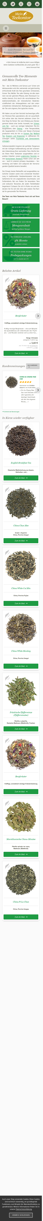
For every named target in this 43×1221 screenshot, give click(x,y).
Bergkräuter (21, 316)
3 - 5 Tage (35, 347)
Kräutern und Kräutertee (15, 136)
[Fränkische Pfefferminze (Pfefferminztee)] (21, 691)
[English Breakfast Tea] (21, 440)
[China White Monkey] (21, 628)
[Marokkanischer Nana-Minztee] (21, 816)
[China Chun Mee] (21, 503)
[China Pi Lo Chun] (21, 879)
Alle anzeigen (32, 365)
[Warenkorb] (37, 4)
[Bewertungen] (13, 4)
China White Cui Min (21, 588)
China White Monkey (21, 651)
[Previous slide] (4, 316)
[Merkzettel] (29, 4)
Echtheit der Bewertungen (11, 411)
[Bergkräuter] (21, 293)
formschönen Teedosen (14, 159)
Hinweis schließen (20, 1215)
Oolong (19, 128)
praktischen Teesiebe (29, 156)
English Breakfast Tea (21, 463)
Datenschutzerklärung (24, 1209)
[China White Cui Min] (21, 566)
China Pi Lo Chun (21, 902)
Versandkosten (34, 345)
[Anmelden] (21, 4)
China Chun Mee (21, 525)
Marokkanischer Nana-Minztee (21, 839)
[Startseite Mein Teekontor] (21, 22)
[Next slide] (38, 316)
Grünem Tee (28, 133)
